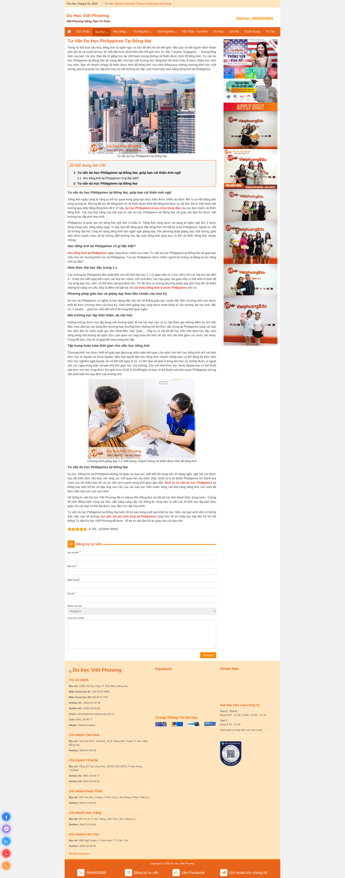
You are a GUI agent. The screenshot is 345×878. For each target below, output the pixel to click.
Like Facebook (193, 873)
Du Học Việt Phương (87, 15)
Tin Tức (270, 31)
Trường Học (141, 31)
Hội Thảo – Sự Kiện (195, 31)
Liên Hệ (234, 31)
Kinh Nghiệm (165, 31)
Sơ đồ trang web (79, 853)
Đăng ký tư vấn (146, 873)
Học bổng (119, 31)
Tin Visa (218, 31)
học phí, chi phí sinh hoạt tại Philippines (128, 516)
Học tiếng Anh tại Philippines (87, 253)
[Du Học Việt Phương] (69, 31)
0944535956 (262, 18)
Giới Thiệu (83, 31)
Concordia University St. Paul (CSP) (134, 3)
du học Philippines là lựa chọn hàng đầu (152, 208)
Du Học (100, 31)
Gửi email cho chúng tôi (248, 873)
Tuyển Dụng (252, 31)
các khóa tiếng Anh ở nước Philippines (160, 287)
